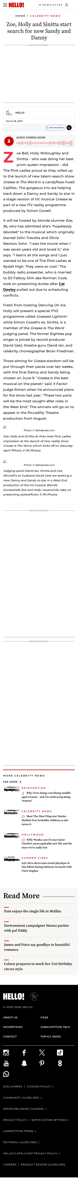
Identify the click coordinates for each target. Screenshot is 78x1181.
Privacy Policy (15, 1119)
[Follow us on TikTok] (66, 1053)
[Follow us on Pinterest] (48, 1063)
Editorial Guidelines (20, 1142)
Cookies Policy (39, 1086)
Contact (10, 1036)
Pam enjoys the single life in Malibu (32, 911)
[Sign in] (66, 5)
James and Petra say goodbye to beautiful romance (37, 947)
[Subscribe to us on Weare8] (66, 1063)
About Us (10, 1017)
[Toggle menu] (5, 5)
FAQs (44, 1017)
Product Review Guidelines (43, 1164)
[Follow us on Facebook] (30, 1053)
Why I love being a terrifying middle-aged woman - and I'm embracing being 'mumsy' (47, 797)
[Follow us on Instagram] (12, 1053)
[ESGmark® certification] (31, 996)
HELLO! (19, 112)
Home (20, 15)
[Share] (69, 127)
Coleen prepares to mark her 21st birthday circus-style (38, 966)
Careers (9, 1164)
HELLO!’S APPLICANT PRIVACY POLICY (30, 1153)
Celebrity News (45, 15)
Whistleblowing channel (23, 1108)
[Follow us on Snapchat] (30, 1063)
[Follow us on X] (48, 1053)
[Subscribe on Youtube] (12, 1063)
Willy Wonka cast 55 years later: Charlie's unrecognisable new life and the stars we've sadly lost (47, 843)
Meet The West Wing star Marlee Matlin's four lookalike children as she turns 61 (45, 820)
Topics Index (51, 1036)
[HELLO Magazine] (16, 5)
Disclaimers (12, 1086)
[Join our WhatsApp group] (12, 1074)
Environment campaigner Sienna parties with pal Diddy (36, 928)
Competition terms (18, 1131)
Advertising (13, 1026)
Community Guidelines (21, 1097)
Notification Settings (49, 1119)
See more (10, 781)
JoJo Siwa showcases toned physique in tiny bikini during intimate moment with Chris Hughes (47, 867)
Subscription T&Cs (55, 1026)
